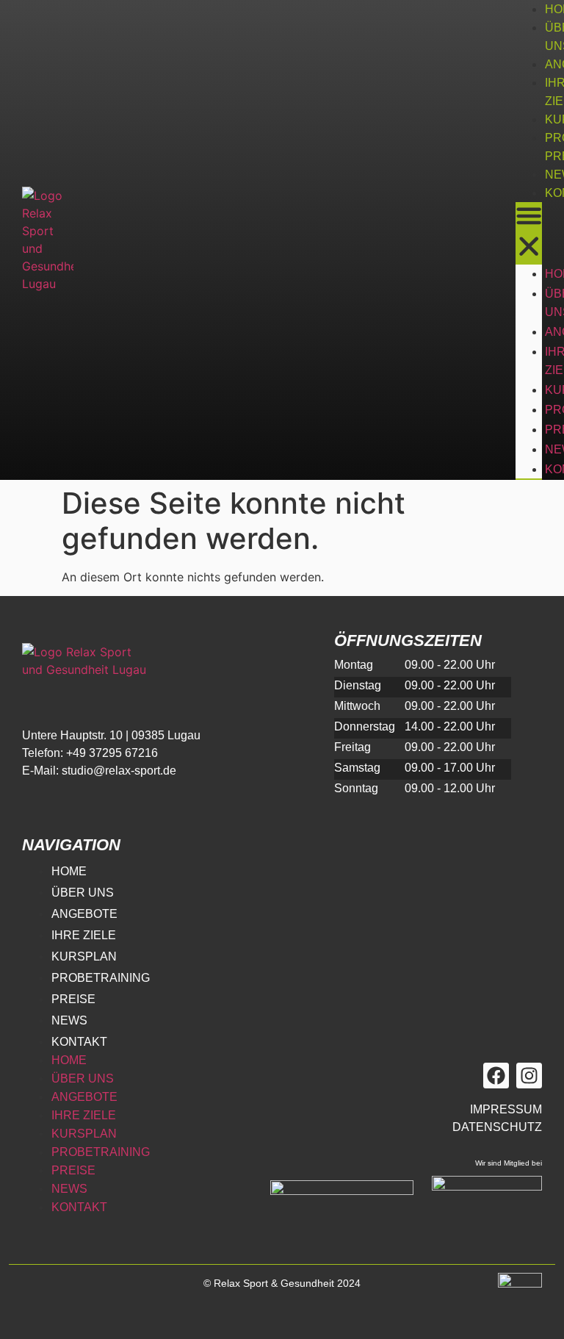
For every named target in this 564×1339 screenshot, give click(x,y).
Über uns (82, 892)
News (69, 1020)
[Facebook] (496, 1075)
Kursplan (84, 956)
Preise (73, 999)
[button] (529, 233)
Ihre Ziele (83, 935)
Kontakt (79, 1041)
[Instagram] (529, 1075)
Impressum (506, 1109)
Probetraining (100, 978)
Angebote (84, 914)
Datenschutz (497, 1127)
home (69, 871)
